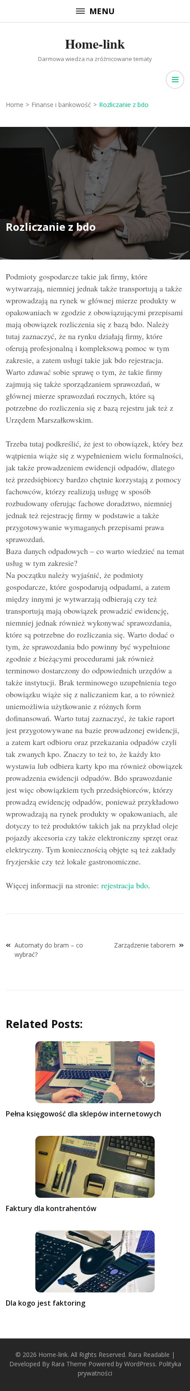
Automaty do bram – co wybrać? (49, 950)
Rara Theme (69, 1364)
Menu (101, 11)
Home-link (95, 43)
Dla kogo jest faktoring (45, 1303)
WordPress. (140, 1364)
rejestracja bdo (124, 885)
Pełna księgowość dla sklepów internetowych (83, 1114)
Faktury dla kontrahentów (51, 1208)
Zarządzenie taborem (144, 945)
